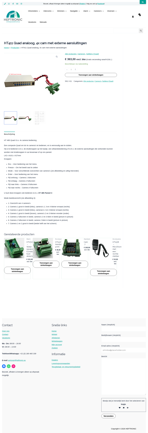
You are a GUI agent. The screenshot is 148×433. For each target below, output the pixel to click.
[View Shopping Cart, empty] (140, 17)
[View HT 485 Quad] (10, 117)
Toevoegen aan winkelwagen (91, 75)
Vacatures (6, 338)
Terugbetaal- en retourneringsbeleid (66, 367)
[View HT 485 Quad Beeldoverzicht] (39, 117)
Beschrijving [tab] (9, 134)
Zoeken (55, 348)
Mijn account (57, 345)
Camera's (81, 54)
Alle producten (71, 54)
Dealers (82, 4)
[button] (39, 11)
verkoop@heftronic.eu (17, 360)
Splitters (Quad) (92, 54)
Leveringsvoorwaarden (61, 363)
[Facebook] (13, 4)
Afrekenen (56, 338)
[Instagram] (21, 4)
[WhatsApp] (9, 4)
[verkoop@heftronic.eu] (17, 4)
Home (54, 331)
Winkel (54, 334)
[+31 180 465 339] (5, 4)
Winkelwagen (57, 341)
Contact (5, 334)
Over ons (5, 331)
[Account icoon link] (133, 16)
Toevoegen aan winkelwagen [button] (17, 270)
